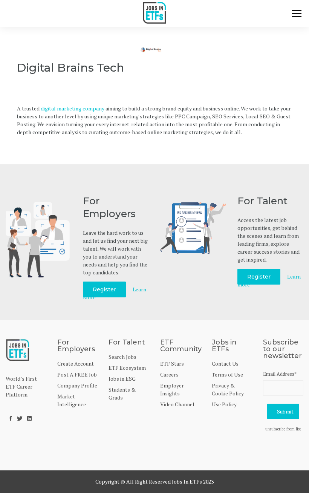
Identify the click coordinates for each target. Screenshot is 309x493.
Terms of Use (227, 374)
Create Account (75, 363)
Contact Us (225, 363)
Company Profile (77, 385)
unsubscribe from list (283, 429)
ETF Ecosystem (127, 367)
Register (104, 289)
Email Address (280, 374)
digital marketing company (72, 108)
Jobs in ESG (122, 378)
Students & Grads (122, 393)
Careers (169, 374)
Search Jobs (122, 356)
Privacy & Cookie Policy (228, 389)
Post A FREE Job (77, 374)
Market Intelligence (71, 400)
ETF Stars (172, 363)
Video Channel (177, 404)
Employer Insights (172, 389)
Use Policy (224, 404)
